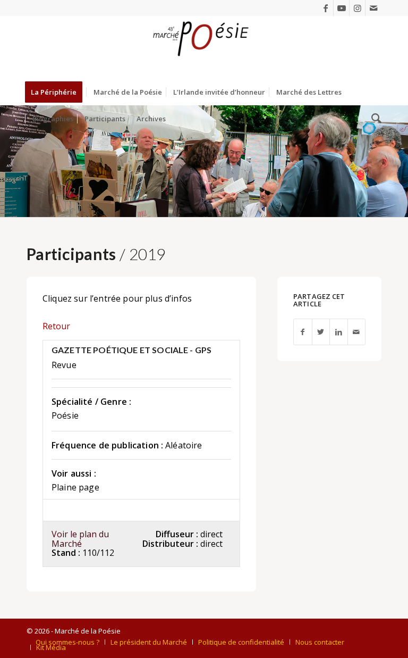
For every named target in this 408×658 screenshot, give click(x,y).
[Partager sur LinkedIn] (338, 332)
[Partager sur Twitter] (320, 332)
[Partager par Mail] (356, 332)
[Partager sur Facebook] (302, 332)
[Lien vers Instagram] (357, 8)
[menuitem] (57, 92)
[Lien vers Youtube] (341, 8)
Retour (56, 326)
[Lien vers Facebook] (325, 8)
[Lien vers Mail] (373, 8)
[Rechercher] (373, 118)
